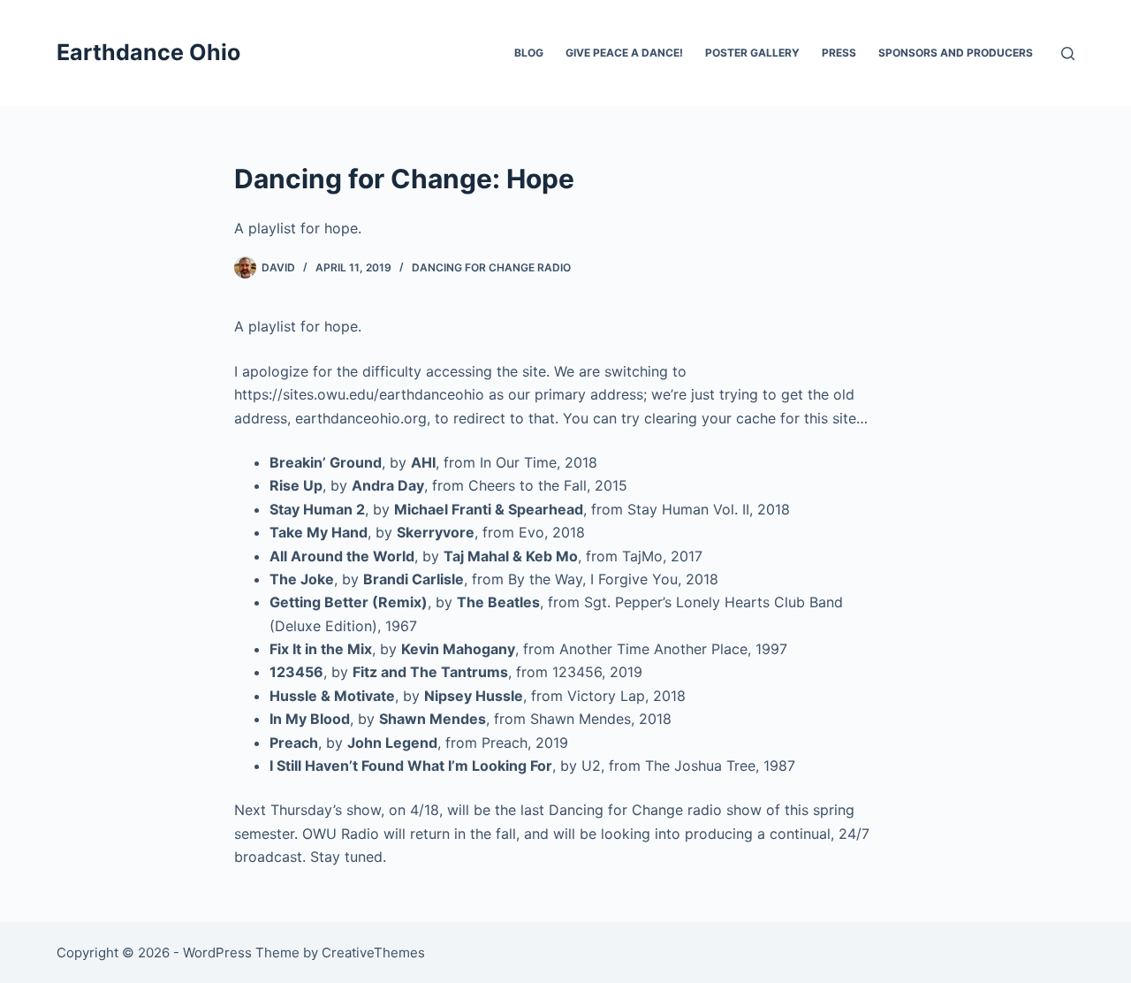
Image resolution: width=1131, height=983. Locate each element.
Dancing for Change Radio (491, 267)
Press (839, 52)
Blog (528, 52)
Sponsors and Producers (955, 52)
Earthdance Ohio (148, 52)
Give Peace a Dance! (624, 52)
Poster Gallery (752, 52)
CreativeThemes (373, 952)
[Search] (1067, 53)
